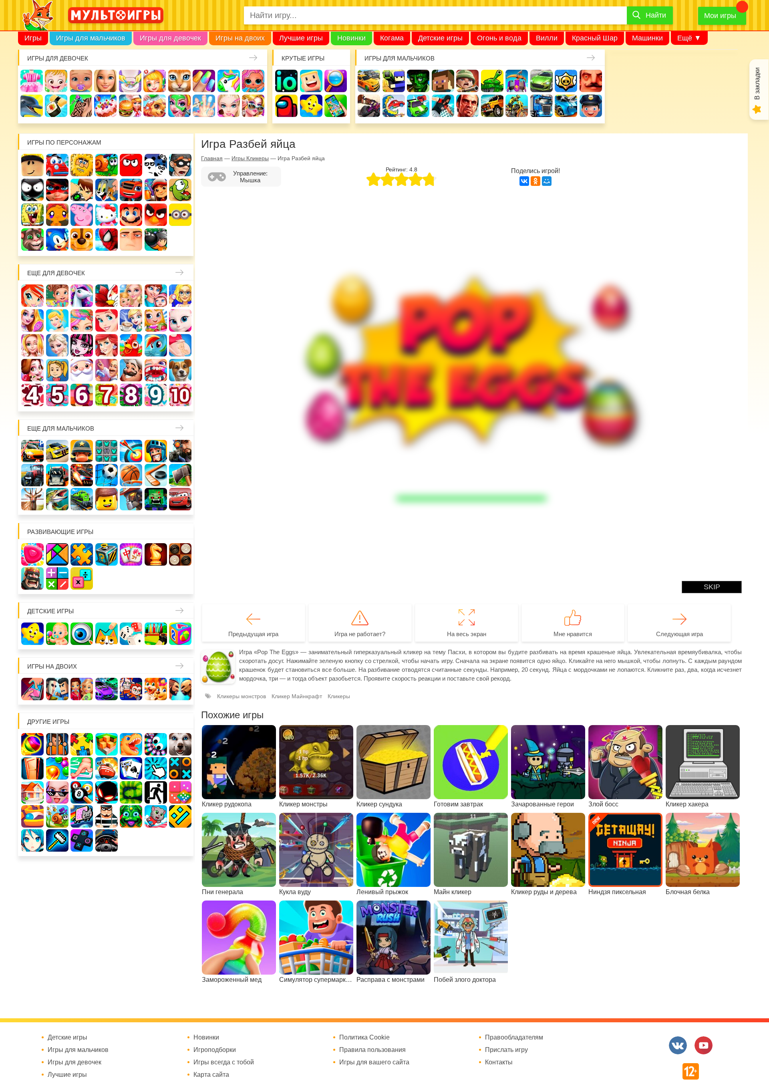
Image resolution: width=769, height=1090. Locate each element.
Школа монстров (81, 345)
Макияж (228, 106)
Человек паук (106, 239)
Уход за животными (154, 106)
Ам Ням (180, 190)
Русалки (106, 345)
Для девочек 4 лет (32, 395)
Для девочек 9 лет (156, 395)
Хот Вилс (566, 106)
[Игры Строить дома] (32, 792)
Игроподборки (214, 1050)
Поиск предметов (335, 81)
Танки (492, 81)
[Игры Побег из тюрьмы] (106, 816)
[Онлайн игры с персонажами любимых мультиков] (115, 15)
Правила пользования (372, 1050)
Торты (105, 106)
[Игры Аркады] (81, 816)
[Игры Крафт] (106, 451)
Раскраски (106, 295)
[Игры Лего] (106, 499)
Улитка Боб (106, 165)
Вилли (547, 38)
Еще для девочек (56, 273)
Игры (33, 38)
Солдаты (467, 81)
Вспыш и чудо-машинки (131, 190)
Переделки (106, 370)
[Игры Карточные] (131, 768)
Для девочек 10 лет (180, 395)
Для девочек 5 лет (57, 395)
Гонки (369, 81)
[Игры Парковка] (32, 451)
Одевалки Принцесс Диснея (32, 370)
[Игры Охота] (32, 499)
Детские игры (440, 38)
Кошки (179, 81)
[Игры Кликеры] (156, 768)
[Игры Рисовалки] (106, 634)
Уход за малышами (81, 81)
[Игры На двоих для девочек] (81, 689)
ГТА (467, 106)
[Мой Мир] (547, 181)
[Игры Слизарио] (156, 744)
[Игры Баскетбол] (131, 475)
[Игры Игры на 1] (81, 768)
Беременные (180, 345)
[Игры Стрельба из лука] (131, 451)
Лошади (81, 295)
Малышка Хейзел (56, 81)
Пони (156, 345)
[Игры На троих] (81, 744)
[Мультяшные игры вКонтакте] (678, 1045)
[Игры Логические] (57, 554)
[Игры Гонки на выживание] (81, 475)
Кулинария (56, 106)
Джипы (492, 106)
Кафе (131, 320)
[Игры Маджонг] (131, 554)
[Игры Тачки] (180, 499)
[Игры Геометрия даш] (180, 816)
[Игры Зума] (131, 816)
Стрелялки (393, 81)
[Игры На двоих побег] (131, 689)
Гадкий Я (131, 239)
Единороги (228, 81)
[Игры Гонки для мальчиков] (57, 451)
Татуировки (81, 106)
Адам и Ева (81, 165)
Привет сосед (591, 81)
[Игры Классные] (57, 792)
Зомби (418, 81)
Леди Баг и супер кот (57, 190)
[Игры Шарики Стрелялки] (32, 744)
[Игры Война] (81, 451)
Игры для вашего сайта (374, 1062)
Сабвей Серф (156, 190)
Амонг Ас (286, 106)
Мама (156, 295)
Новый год (81, 370)
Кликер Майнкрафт (297, 696)
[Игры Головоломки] (106, 554)
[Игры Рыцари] (156, 451)
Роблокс (32, 165)
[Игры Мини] (180, 792)
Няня (131, 295)
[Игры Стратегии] (32, 578)
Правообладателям (514, 1037)
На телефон (335, 106)
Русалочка (106, 320)
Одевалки (31, 81)
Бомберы (156, 239)
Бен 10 (81, 190)
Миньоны (180, 214)
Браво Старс (566, 81)
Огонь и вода (499, 38)
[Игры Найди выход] (32, 768)
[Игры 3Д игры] (106, 744)
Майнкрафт (443, 81)
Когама (392, 38)
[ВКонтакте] (524, 181)
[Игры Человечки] (106, 792)
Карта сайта (211, 1075)
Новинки (351, 38)
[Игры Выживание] (180, 475)
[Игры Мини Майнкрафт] (57, 840)
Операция (204, 106)
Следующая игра (679, 634)
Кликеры (339, 696)
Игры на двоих (240, 38)
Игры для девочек (170, 38)
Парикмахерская (81, 320)
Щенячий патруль (81, 239)
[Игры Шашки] (180, 554)
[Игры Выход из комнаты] (156, 792)
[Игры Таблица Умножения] (81, 578)
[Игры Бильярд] (81, 792)
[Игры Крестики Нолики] (180, 768)
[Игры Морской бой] (106, 768)
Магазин (156, 320)
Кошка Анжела (180, 320)
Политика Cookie (364, 1037)
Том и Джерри (106, 190)
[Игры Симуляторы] (106, 840)
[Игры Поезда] (81, 499)
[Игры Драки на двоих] (180, 689)
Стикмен (32, 190)
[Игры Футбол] (106, 475)
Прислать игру (506, 1050)
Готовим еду (130, 106)
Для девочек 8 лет (131, 395)
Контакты (499, 1062)
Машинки (647, 38)
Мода (253, 106)
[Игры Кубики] (131, 634)
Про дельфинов (31, 106)
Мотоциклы (516, 106)
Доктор (154, 81)
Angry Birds (156, 214)
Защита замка (516, 81)
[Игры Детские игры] (32, 634)
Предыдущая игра (253, 634)
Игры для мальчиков (90, 38)
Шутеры (369, 106)
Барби (105, 81)
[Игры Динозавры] (131, 744)
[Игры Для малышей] (57, 634)
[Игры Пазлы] (81, 554)
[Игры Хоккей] (156, 475)
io (286, 81)
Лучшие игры (301, 38)
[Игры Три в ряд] (32, 554)
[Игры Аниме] (32, 840)
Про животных (180, 370)
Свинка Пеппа (81, 214)
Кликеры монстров (241, 696)
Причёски (32, 320)
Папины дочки (57, 370)
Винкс (32, 295)
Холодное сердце (57, 345)
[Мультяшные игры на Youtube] (704, 1045)
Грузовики (541, 106)
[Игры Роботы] (131, 499)
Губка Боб (32, 214)
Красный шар (131, 165)
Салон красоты (179, 106)
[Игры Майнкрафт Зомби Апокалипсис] (156, 499)
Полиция (591, 106)
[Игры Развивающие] (180, 634)
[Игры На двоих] (32, 689)
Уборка (130, 81)
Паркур (443, 106)
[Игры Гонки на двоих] (106, 689)
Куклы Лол (253, 81)
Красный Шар (595, 38)
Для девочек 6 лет (81, 395)
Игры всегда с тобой (223, 1062)
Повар (131, 370)
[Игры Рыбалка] (57, 499)
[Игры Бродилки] (57, 816)
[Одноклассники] (535, 181)
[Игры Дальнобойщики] (57, 475)
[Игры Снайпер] (180, 451)
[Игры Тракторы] (32, 475)
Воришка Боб (180, 165)
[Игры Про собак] (180, 744)
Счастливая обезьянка (57, 214)
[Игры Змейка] (131, 792)
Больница (180, 295)
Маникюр (204, 81)
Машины (541, 81)
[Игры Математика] (57, 578)
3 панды (156, 165)
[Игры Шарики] (57, 768)
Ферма (131, 345)
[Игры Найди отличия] (81, 634)
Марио (131, 214)
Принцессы (57, 320)
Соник (57, 239)
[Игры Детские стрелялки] (156, 634)
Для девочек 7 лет (106, 395)
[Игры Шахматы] (156, 554)
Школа (57, 295)
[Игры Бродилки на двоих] (156, 689)
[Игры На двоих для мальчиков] (57, 689)
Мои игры (720, 16)
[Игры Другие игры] (81, 840)
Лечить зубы (156, 370)
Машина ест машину (393, 106)
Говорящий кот (32, 239)
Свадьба (32, 345)
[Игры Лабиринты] (32, 816)
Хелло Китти (106, 214)
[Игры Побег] (57, 744)
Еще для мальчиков (60, 428)
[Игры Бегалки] (156, 816)
